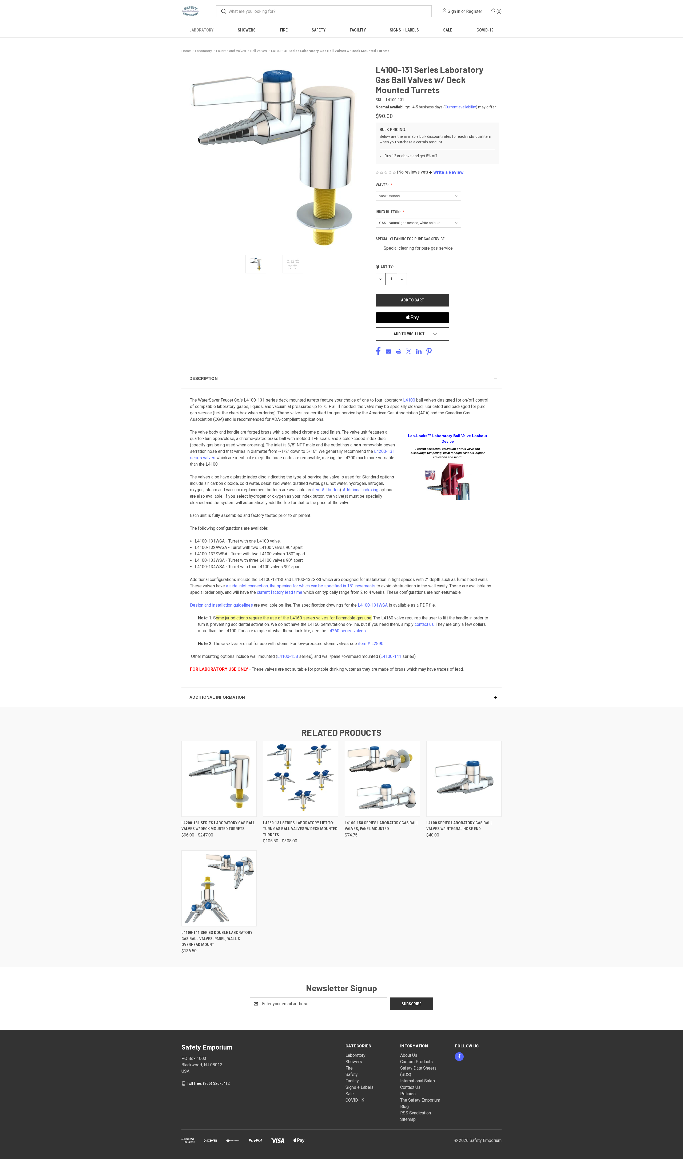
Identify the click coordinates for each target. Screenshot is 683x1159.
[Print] (398, 351)
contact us (424, 624)
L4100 (409, 400)
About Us (408, 1055)
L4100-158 (287, 656)
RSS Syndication (415, 1112)
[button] (446, 172)
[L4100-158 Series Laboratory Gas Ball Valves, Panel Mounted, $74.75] (382, 779)
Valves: (382, 185)
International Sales (417, 1080)
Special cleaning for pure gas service (418, 248)
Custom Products (416, 1061)
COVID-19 (485, 30)
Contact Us (410, 1087)
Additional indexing (360, 489)
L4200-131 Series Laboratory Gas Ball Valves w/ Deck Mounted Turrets (218, 825)
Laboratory (201, 30)
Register (474, 11)
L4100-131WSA (373, 605)
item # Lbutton (326, 489)
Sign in (454, 11)
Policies (408, 1093)
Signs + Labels (404, 30)
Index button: (388, 212)
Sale (447, 30)
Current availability (460, 107)
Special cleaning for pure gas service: (411, 239)
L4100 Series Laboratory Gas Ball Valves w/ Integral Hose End (459, 825)
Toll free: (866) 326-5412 (208, 1083)
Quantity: (385, 267)
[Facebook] (378, 351)
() (498, 11)
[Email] (388, 351)
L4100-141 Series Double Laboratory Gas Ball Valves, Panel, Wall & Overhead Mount (216, 938)
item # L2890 (370, 643)
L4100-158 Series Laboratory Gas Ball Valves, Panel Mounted (382, 825)
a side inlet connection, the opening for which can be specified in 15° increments (300, 585)
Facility (358, 30)
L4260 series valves (346, 630)
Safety (318, 30)
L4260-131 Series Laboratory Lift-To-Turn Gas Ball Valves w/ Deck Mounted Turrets (300, 828)
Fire (284, 30)
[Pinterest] (429, 351)
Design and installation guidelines (221, 605)
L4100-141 (390, 656)
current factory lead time (279, 592)
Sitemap (408, 1119)
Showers (247, 30)
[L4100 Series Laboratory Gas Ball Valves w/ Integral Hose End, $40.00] (464, 779)
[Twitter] (408, 351)
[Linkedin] (419, 351)
